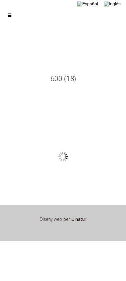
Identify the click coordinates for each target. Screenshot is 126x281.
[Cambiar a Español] (87, 4)
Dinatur (78, 219)
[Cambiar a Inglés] (112, 4)
